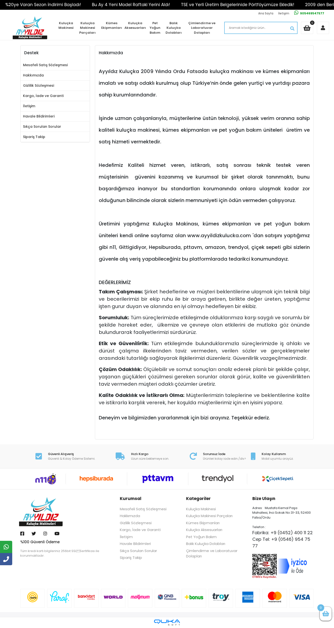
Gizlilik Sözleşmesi (38, 85)
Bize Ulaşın (263, 498)
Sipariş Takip (34, 136)
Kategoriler (198, 498)
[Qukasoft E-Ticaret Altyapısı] (167, 622)
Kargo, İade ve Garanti (43, 95)
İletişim (283, 13)
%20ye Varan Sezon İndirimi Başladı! (43, 5)
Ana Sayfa (265, 13)
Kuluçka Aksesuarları (135, 25)
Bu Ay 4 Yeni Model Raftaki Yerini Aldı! (131, 5)
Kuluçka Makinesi (66, 25)
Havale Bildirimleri (39, 116)
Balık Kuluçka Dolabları (174, 28)
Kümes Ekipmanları (111, 25)
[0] (325, 613)
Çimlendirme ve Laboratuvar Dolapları (201, 28)
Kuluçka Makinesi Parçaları (87, 28)
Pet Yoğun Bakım (155, 28)
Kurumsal (130, 498)
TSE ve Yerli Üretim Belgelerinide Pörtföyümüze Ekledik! (237, 5)
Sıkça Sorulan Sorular (42, 126)
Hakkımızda (33, 75)
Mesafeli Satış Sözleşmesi (45, 65)
